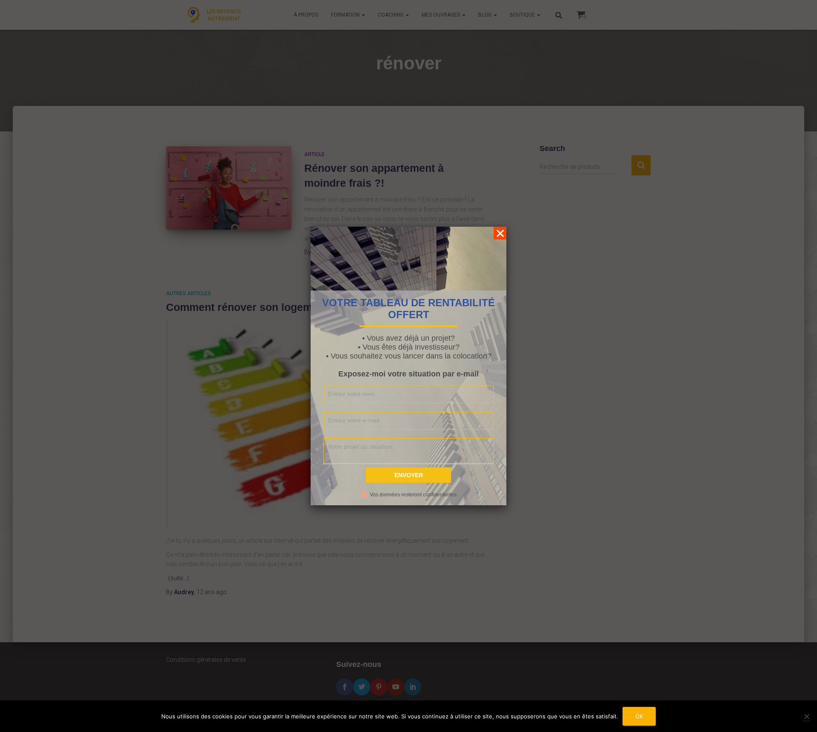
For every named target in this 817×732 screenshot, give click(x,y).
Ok (639, 716)
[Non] (806, 716)
